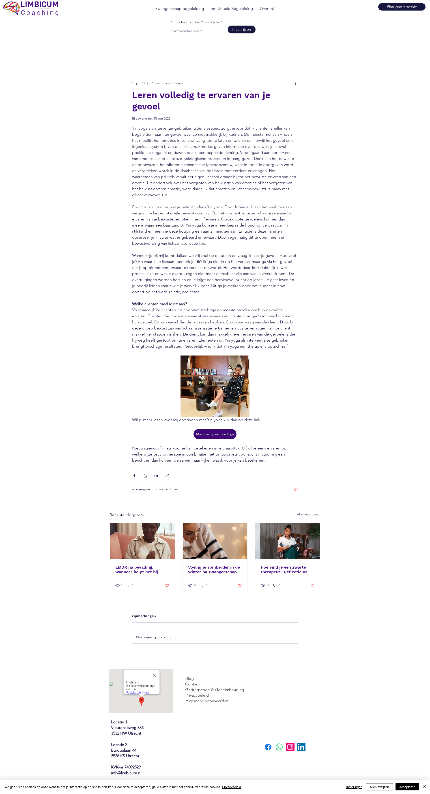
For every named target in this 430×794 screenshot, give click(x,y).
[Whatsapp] (279, 747)
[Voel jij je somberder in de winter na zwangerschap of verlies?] (215, 541)
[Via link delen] (167, 475)
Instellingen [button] (354, 787)
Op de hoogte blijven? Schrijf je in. (195, 22)
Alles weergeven (308, 514)
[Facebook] (268, 747)
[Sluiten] (424, 786)
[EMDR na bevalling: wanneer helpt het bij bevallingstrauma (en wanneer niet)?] (142, 541)
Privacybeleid (231, 787)
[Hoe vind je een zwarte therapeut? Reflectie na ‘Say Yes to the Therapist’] (287, 541)
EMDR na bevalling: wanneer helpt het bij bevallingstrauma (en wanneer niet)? (136, 569)
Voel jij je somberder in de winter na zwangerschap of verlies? (214, 569)
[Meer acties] (295, 83)
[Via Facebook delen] (134, 475)
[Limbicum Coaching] (290, 747)
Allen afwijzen (379, 787)
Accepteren (407, 787)
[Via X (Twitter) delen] (145, 475)
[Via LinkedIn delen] (156, 475)
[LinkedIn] (301, 747)
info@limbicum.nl (126, 772)
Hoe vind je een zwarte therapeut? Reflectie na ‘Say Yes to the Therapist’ (286, 569)
